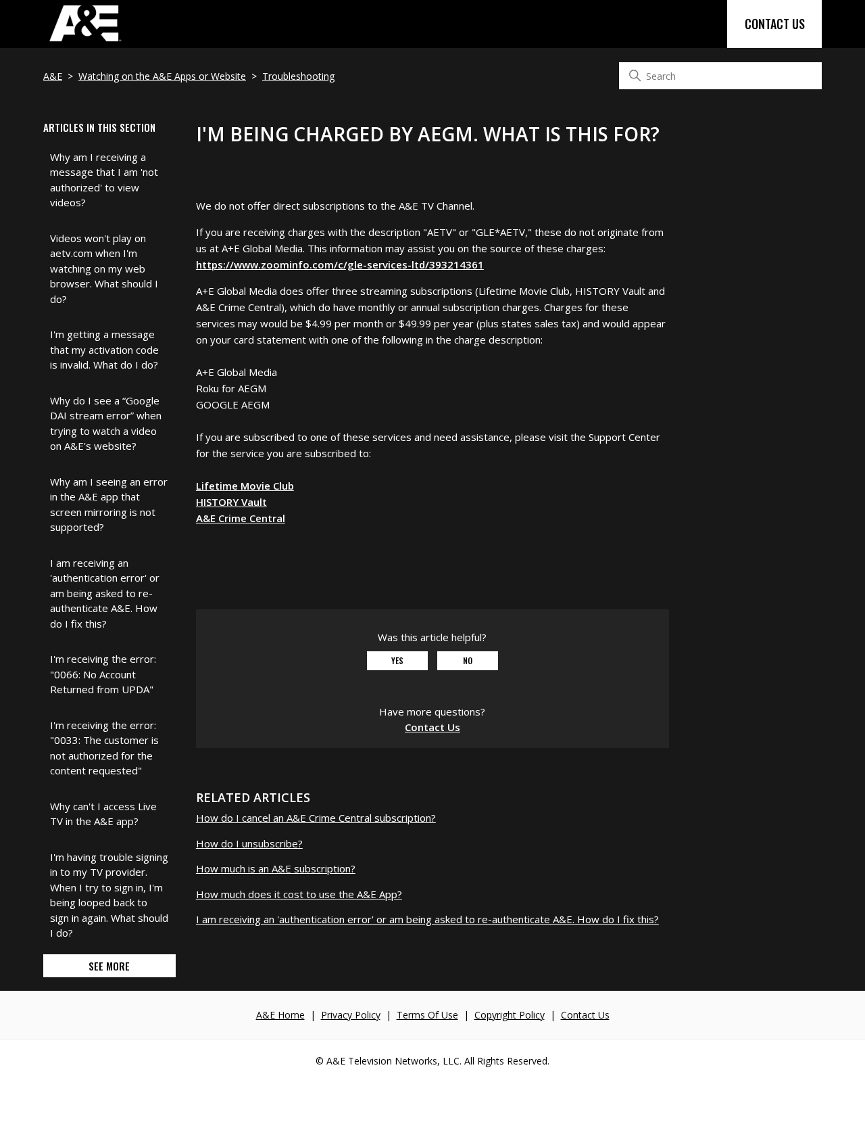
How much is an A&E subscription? (275, 868)
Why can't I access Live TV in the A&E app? (103, 813)
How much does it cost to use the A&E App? (299, 894)
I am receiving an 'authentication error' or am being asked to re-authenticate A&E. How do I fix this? (104, 593)
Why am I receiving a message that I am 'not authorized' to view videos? (104, 180)
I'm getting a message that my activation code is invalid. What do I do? (104, 349)
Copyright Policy (509, 1014)
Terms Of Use (427, 1014)
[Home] (84, 40)
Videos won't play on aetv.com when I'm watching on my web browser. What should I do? (104, 268)
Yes (397, 660)
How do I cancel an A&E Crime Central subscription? (316, 817)
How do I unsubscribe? (249, 843)
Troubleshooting (298, 76)
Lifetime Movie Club (245, 485)
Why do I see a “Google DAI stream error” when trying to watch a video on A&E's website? (106, 423)
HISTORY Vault (231, 502)
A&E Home (280, 1014)
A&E (52, 76)
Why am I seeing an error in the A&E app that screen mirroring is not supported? (109, 504)
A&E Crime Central (240, 518)
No (467, 660)
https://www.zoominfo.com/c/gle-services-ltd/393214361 (340, 264)
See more (109, 965)
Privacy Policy (350, 1014)
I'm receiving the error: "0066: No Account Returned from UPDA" (103, 674)
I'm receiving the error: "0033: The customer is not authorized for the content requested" (104, 748)
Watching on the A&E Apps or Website (162, 76)
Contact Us (775, 23)
